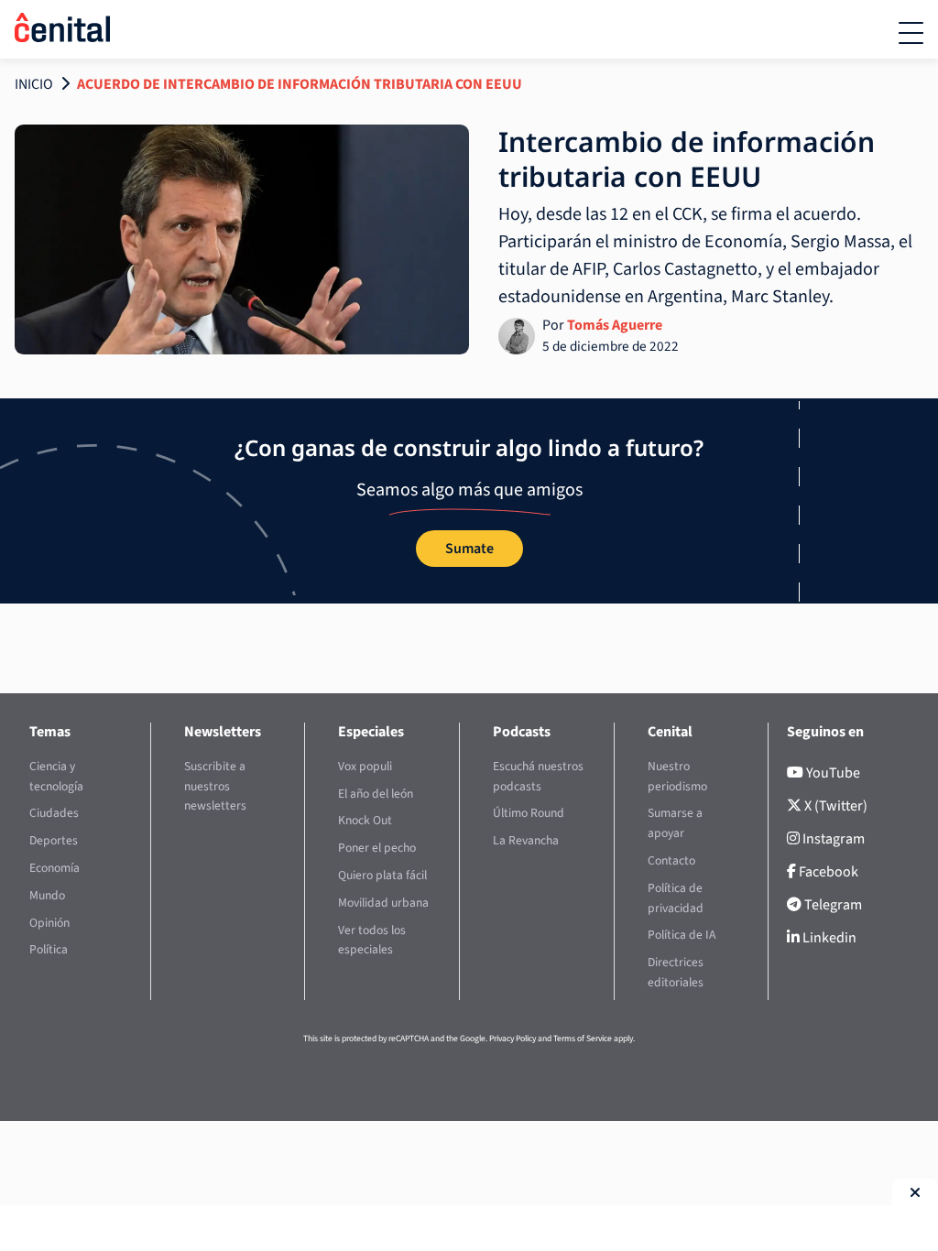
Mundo (47, 895)
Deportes (53, 840)
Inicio (34, 84)
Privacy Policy (512, 1038)
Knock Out (365, 820)
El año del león (375, 793)
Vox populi (365, 766)
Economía (54, 867)
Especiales (371, 732)
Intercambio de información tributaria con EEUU (686, 159)
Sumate (469, 548)
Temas (50, 732)
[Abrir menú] (911, 33)
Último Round (528, 812)
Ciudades (54, 812)
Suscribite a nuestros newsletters (215, 786)
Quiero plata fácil (382, 875)
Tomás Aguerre (614, 325)
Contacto (671, 860)
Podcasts (522, 732)
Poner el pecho (377, 847)
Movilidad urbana (383, 902)
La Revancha (526, 840)
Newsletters (222, 732)
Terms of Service (582, 1038)
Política (48, 949)
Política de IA (681, 934)
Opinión (49, 922)
